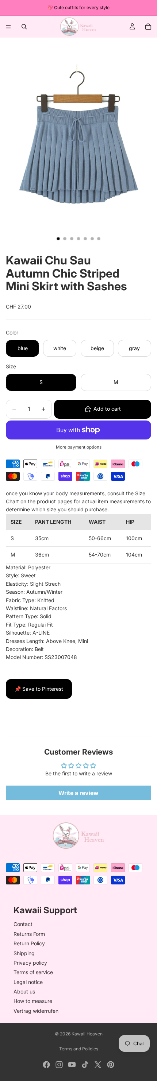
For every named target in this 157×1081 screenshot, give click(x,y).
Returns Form (29, 934)
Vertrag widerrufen (36, 1011)
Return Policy (29, 944)
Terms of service (33, 972)
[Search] (24, 27)
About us (24, 992)
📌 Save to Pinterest (39, 689)
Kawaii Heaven (87, 1034)
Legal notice (28, 982)
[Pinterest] (110, 1064)
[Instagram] (59, 1064)
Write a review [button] (78, 793)
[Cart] (148, 27)
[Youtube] (72, 1064)
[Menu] (8, 26)
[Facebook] (46, 1064)
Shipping (24, 953)
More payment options (79, 447)
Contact (23, 924)
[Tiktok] (85, 1064)
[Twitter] (97, 1064)
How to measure (33, 1001)
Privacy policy (30, 963)
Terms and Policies (78, 1048)
